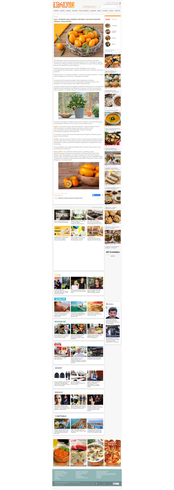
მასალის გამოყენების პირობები (61, 193)
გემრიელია (61, 198)
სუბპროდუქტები (80, 476)
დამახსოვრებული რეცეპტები (111, 4)
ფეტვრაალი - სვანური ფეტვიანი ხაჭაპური (110, 208)
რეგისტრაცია (115, 2)
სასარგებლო (76, 198)
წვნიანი (57, 477)
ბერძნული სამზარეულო (82, 472)
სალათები (78, 475)
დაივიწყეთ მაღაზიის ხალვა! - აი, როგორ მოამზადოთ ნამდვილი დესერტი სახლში (112, 189)
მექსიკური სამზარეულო (61, 473)
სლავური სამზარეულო (61, 472)
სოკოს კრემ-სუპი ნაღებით (111, 110)
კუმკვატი (71, 198)
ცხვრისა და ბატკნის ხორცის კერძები (105, 474)
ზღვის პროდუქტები (60, 475)
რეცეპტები (61, 463)
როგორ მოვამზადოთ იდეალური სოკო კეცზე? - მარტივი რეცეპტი (111, 150)
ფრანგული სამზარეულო (102, 471)
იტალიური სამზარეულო (82, 471)
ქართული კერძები (59, 471)
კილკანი (66, 198)
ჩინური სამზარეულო (81, 473)
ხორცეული (78, 474)
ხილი (81, 198)
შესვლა (108, 2)
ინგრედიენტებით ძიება (89, 6)
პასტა (56, 476)
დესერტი (98, 476)
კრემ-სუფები (58, 474)
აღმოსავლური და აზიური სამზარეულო (106, 473)
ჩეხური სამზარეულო (101, 472)
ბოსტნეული (99, 475)
